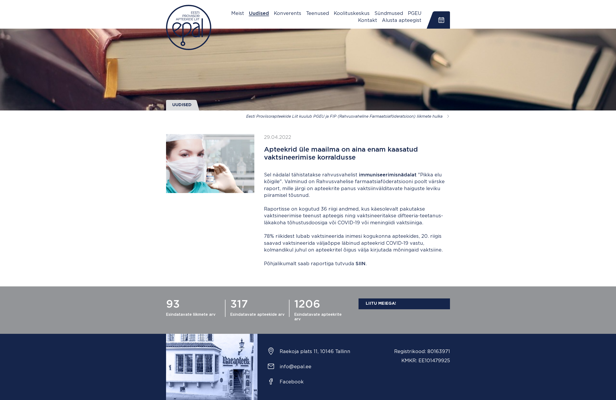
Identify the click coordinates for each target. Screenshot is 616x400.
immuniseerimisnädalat (388, 175)
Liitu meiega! (381, 303)
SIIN (361, 264)
